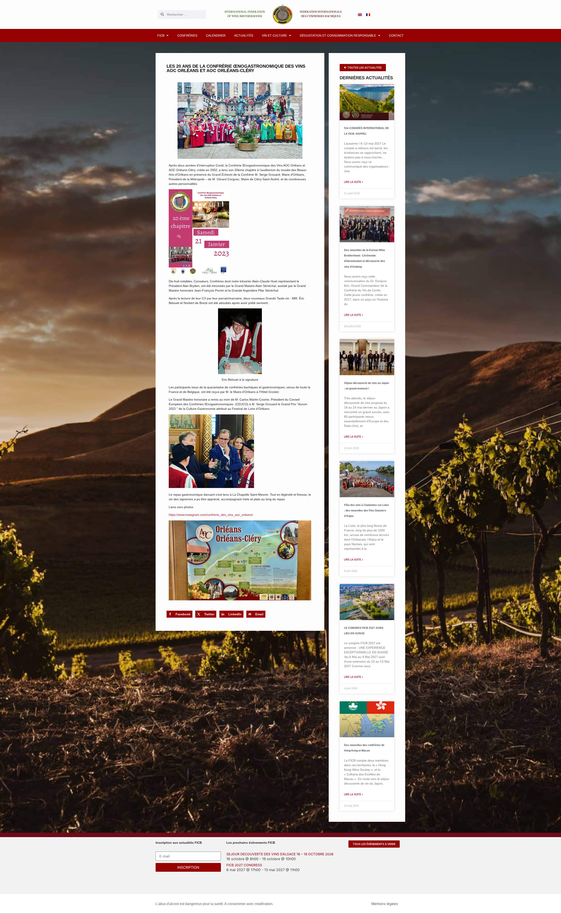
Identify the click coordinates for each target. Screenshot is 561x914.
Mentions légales (384, 904)
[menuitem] (360, 14)
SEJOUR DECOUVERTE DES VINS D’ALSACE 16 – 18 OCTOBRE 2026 (280, 854)
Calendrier (215, 35)
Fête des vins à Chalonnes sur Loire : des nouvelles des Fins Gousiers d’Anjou (366, 511)
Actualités (243, 35)
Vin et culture (274, 35)
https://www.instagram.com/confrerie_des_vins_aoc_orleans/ (211, 514)
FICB (160, 35)
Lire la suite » (353, 182)
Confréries (187, 35)
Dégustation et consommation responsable (338, 35)
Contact (396, 35)
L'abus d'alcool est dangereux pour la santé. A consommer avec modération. (214, 904)
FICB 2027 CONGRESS (244, 865)
